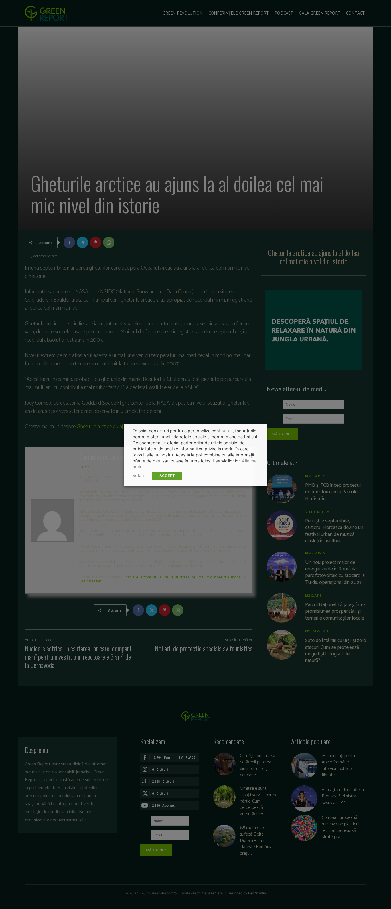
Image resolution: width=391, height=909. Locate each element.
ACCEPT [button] (167, 475)
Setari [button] (138, 475)
